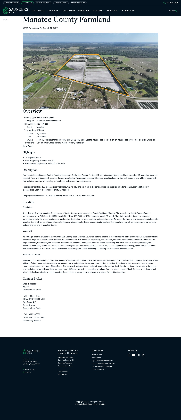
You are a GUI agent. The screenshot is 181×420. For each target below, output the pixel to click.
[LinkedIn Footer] (143, 355)
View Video (28, 146)
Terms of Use (92, 404)
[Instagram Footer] (138, 355)
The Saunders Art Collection (102, 366)
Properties (53, 11)
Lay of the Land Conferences (102, 361)
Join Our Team (128, 11)
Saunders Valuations (78, 2)
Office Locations (98, 369)
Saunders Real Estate (12, 2)
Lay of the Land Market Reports (103, 363)
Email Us (28, 372)
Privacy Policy (80, 404)
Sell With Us (83, 11)
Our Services (38, 11)
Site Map (102, 404)
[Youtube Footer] (133, 355)
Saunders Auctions (61, 2)
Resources (97, 11)
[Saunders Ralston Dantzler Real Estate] (15, 10)
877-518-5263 (172, 3)
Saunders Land (27, 2)
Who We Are (112, 11)
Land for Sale (69, 11)
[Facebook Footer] (129, 355)
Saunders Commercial (43, 2)
